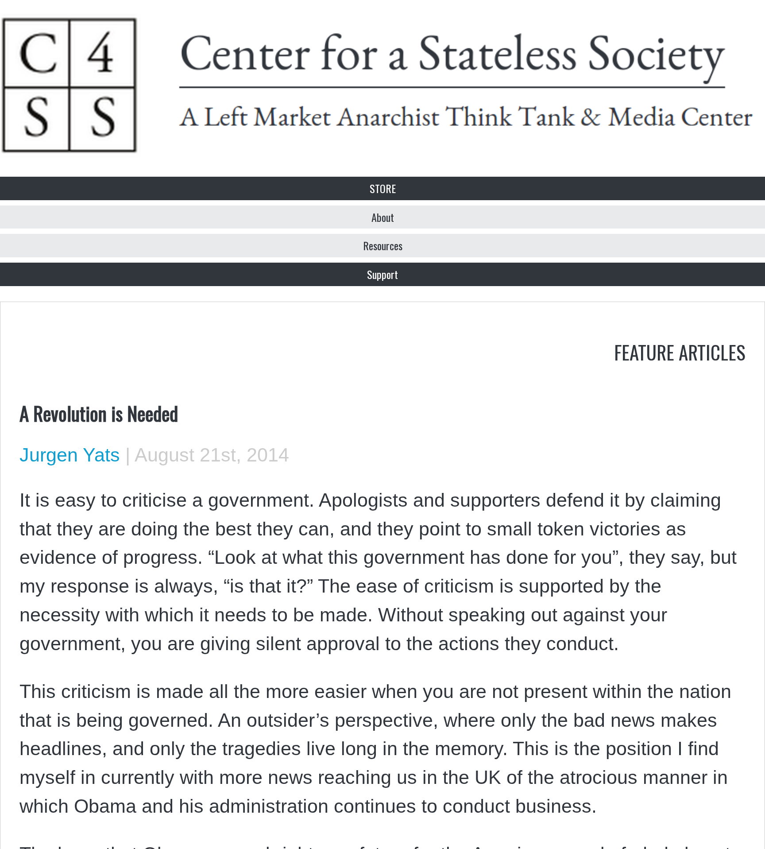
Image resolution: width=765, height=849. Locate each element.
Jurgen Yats (69, 454)
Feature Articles (680, 351)
